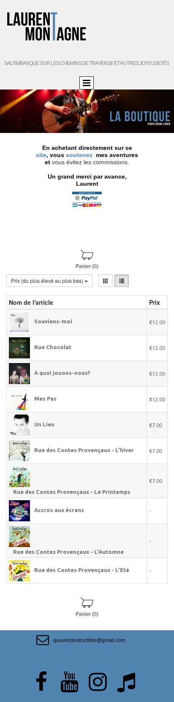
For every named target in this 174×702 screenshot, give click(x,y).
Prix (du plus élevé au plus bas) (47, 280)
